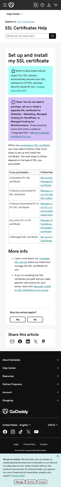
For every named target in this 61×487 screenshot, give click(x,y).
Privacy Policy (29, 444)
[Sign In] (49, 5)
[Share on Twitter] (36, 341)
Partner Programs (12, 384)
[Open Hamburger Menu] (4, 5)
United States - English (15, 425)
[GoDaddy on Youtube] (36, 433)
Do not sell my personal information (30, 450)
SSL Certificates (25, 21)
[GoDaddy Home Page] (15, 411)
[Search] (52, 36)
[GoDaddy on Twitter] (28, 433)
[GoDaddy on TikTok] (20, 433)
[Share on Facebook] (20, 341)
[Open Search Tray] (36, 5)
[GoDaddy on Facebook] (5, 433)
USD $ (51, 425)
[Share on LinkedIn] (28, 341)
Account (7, 392)
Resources (8, 376)
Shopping (8, 400)
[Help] (42, 5)
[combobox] (27, 36)
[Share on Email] (12, 341)
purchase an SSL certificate (35, 145)
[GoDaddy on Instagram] (12, 433)
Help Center (9, 368)
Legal (16, 444)
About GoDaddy (11, 360)
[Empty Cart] (55, 5)
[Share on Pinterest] (43, 341)
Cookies (43, 444)
